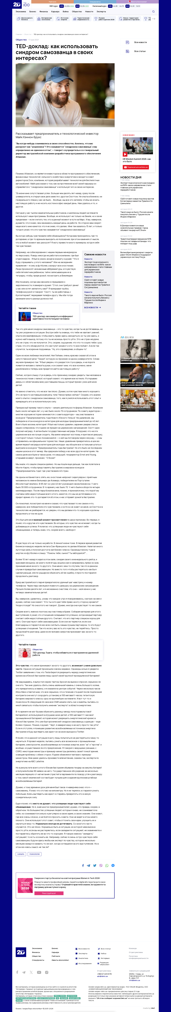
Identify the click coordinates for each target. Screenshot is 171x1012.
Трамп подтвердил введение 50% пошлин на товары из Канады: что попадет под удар (135, 241)
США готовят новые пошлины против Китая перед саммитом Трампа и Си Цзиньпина (97, 284)
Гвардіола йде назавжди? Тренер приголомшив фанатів (137, 383)
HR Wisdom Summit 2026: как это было (137, 160)
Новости (89, 11)
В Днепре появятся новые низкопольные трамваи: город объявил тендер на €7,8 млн (134, 227)
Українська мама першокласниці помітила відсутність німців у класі (137, 407)
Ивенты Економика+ (137, 1)
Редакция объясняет (104, 963)
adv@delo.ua (102, 976)
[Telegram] (88, 865)
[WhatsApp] (107, 865)
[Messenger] (113, 865)
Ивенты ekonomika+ (60, 960)
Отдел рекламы (136, 952)
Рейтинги (52, 2)
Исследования (85, 964)
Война (66, 11)
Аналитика (83, 958)
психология (35, 854)
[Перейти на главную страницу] (17, 4)
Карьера (55, 11)
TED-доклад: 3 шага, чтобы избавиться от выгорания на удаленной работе (66, 653)
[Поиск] (153, 11)
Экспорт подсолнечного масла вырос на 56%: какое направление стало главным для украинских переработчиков (98, 267)
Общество (77, 11)
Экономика (21, 11)
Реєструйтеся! (49, 893)
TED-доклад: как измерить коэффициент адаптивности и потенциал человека (53, 317)
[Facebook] (83, 865)
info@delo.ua (134, 980)
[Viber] (101, 865)
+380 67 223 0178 (104, 974)
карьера (21, 854)
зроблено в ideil (149, 1008)
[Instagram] (46, 972)
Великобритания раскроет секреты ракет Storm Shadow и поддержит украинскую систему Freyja (136, 254)
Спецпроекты (95, 2)
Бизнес (32, 11)
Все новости (91, 307)
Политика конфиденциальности (138, 957)
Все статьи (140, 51)
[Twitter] (94, 865)
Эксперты (101, 11)
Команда (133, 948)
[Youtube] (39, 972)
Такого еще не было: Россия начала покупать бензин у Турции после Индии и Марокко (98, 299)
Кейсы (103, 954)
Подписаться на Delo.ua (137, 167)
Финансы (44, 11)
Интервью (105, 958)
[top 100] (26, 4)
